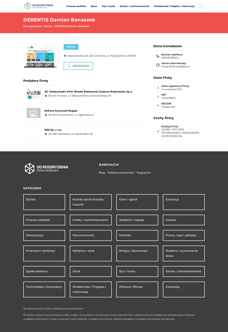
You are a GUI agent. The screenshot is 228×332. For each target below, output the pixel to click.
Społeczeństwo (36, 271)
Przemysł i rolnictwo (40, 251)
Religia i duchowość (133, 251)
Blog (102, 172)
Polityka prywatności (120, 172)
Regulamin (144, 172)
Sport (94, 6)
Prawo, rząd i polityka (181, 235)
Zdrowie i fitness (131, 287)
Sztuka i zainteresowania (134, 6)
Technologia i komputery (44, 287)
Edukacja (172, 199)
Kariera (171, 220)
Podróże (125, 235)
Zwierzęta (173, 287)
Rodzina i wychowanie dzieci (182, 253)
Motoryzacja (34, 235)
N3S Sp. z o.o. (53, 129)
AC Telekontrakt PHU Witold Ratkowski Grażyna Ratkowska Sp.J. (89, 91)
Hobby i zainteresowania (90, 220)
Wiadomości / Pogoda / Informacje (174, 6)
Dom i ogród (128, 199)
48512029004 (81, 65)
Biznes (71, 46)
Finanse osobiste (76, 6)
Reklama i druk (84, 251)
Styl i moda (108, 6)
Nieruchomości (83, 235)
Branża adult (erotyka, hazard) (88, 202)
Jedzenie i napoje (131, 220)
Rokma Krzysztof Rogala (61, 110)
